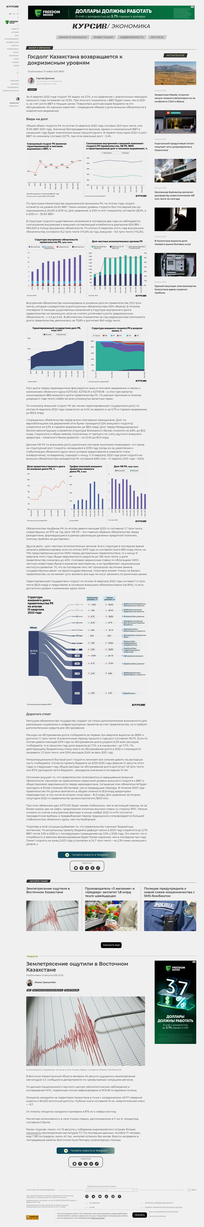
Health (16, 52)
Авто (17, 36)
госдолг (32, 89)
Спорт (16, 59)
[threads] (113, 1196)
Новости (15, 29)
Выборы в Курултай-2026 (155, 1216)
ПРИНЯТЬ (140, 1215)
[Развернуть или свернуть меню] (18, 73)
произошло (33, 1132)
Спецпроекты (13, 87)
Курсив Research (12, 39)
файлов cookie (97, 1218)
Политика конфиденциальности (159, 1203)
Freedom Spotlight (11, 91)
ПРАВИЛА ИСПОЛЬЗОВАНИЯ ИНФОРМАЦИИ (161, 1212)
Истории (15, 32)
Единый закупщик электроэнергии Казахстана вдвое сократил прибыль (175, 289)
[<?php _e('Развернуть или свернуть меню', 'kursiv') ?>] (18, 99)
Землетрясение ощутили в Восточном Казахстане (48, 890)
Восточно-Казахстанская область (47, 990)
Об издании (94, 1203)
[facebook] (119, 1196)
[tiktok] (106, 1196)
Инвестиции (103, 37)
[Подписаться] (136, 1190)
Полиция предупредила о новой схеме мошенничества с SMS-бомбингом (169, 892)
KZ (18, 14)
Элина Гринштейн (45, 982)
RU (10, 14)
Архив (16, 66)
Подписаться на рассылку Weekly (101, 1186)
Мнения (15, 62)
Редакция (14, 81)
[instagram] (87, 1196)
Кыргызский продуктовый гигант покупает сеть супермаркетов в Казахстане (174, 147)
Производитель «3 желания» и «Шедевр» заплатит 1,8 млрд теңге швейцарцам (110, 892)
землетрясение (71, 990)
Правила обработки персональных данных (163, 1207)
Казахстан (14, 103)
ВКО (29, 990)
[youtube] (100, 1196)
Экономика (14, 56)
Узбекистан (14, 106)
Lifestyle (15, 46)
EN (14, 14)
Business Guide (12, 42)
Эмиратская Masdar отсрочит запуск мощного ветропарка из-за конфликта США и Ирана (175, 98)
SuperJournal (13, 49)
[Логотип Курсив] (12, 7)
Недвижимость (131, 37)
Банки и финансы (73, 37)
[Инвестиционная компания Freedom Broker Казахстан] (11, 22)
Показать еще (111, 945)
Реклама (15, 84)
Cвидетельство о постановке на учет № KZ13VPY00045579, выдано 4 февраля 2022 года (51, 1201)
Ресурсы (157, 37)
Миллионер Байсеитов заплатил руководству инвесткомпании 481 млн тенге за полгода (175, 195)
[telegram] (93, 1196)
